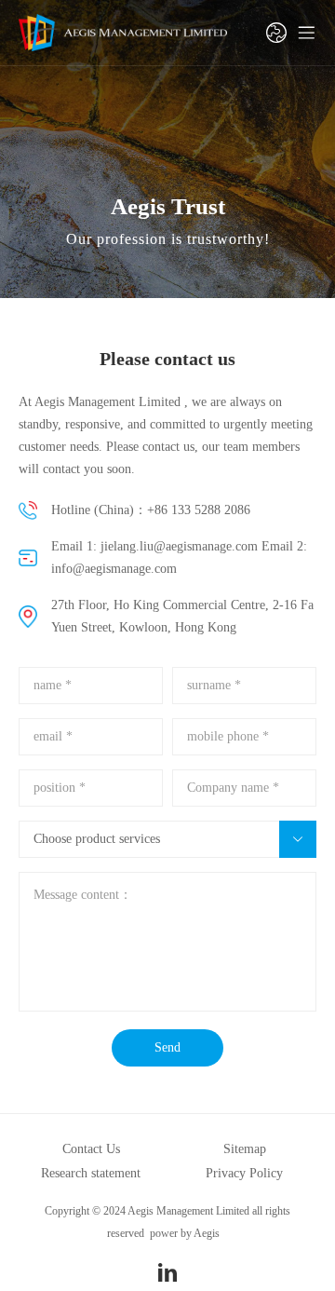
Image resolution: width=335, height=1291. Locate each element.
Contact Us (91, 1149)
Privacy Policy (244, 1173)
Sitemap (244, 1149)
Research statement (91, 1173)
